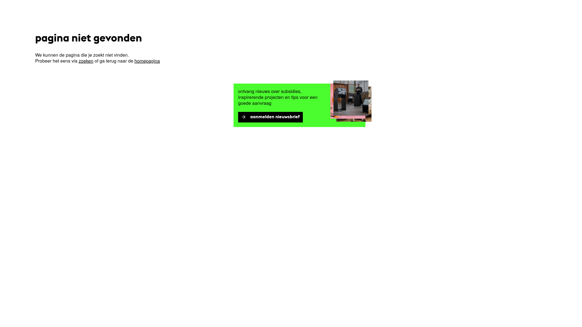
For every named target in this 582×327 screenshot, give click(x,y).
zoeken (86, 60)
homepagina (147, 60)
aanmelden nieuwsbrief (275, 117)
